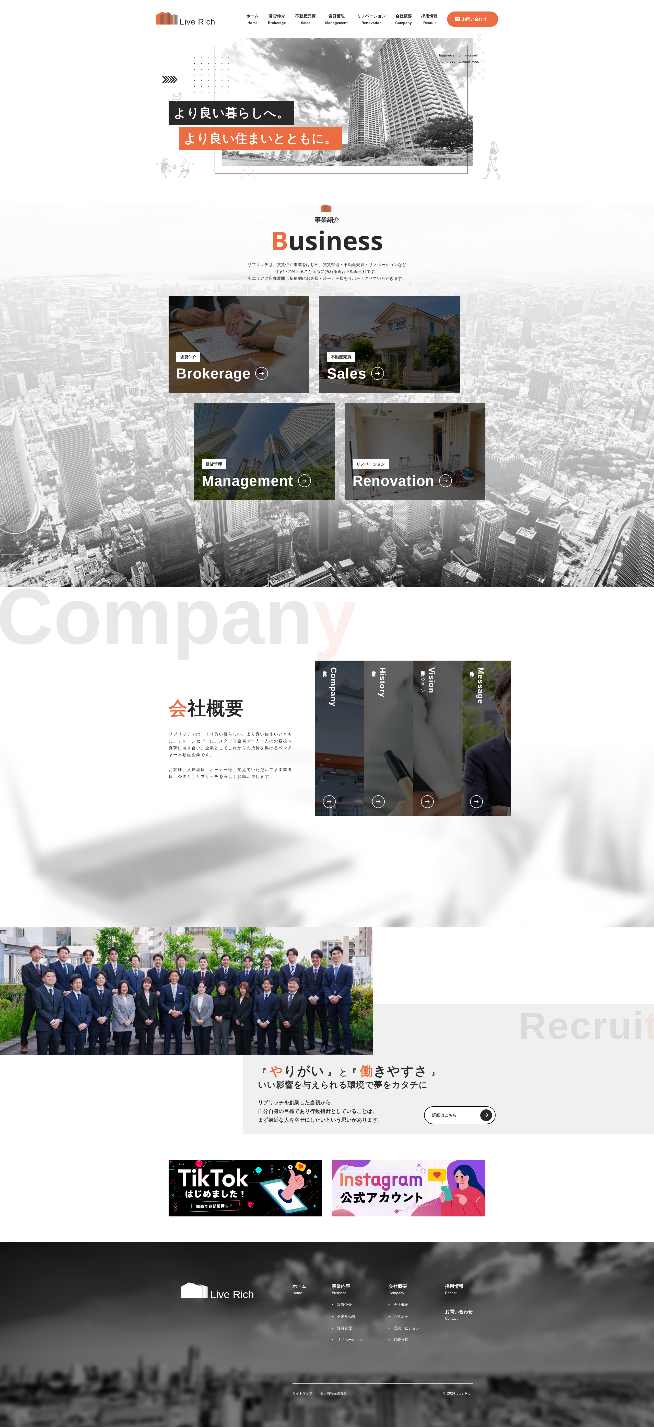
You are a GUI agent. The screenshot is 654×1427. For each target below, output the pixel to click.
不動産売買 (346, 1316)
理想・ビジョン (407, 1328)
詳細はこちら (444, 1115)
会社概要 (401, 1305)
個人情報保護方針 (333, 1393)
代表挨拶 (401, 1340)
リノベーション (350, 1340)
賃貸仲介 (344, 1305)
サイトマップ (302, 1393)
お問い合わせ (474, 19)
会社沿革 (401, 1316)
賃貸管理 (344, 1328)
